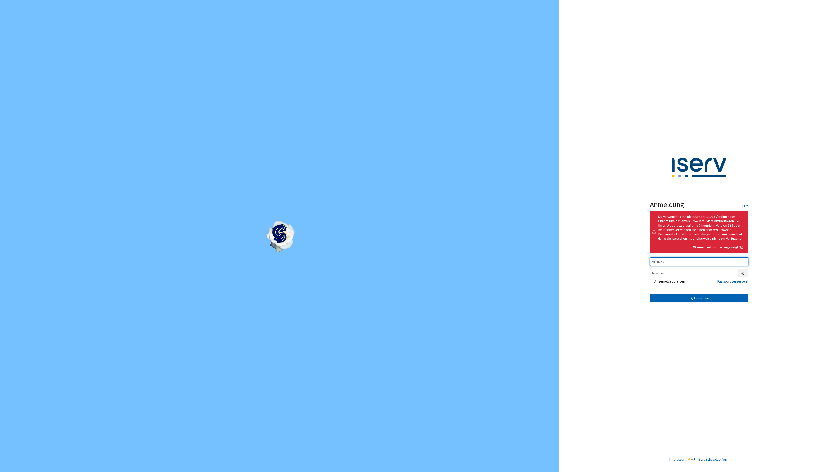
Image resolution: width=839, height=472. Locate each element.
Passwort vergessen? (732, 281)
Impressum (677, 459)
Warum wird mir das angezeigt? (716, 247)
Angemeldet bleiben (669, 281)
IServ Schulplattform (713, 459)
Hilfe (745, 206)
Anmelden (701, 298)
